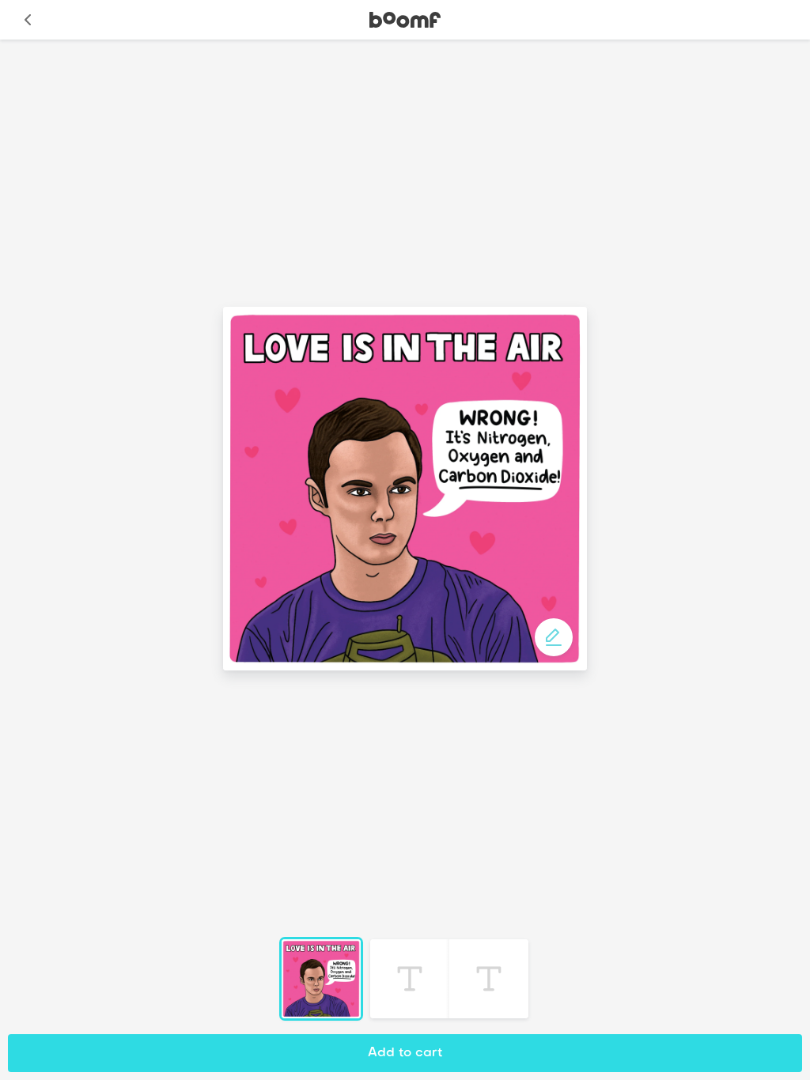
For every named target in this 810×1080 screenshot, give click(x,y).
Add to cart (405, 1053)
